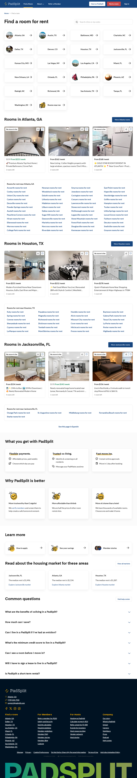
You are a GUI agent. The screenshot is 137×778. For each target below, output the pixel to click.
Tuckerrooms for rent (113, 207)
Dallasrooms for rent (51, 211)
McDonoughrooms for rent (82, 211)
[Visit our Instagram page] (15, 708)
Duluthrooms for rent (51, 195)
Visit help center (124, 599)
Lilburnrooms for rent (51, 207)
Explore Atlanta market (61, 585)
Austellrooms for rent (16, 211)
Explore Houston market (105, 585)
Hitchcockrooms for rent (81, 327)
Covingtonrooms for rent (82, 195)
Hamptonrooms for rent (114, 203)
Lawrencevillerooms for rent (83, 203)
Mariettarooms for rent (52, 222)
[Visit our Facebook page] (6, 708)
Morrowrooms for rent (16, 226)
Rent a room (113, 4)
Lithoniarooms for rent (51, 199)
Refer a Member (54, 4)
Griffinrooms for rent (113, 199)
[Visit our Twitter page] (10, 708)
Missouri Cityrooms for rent (83, 319)
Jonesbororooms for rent (82, 191)
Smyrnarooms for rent (80, 188)
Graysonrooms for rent (114, 230)
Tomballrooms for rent (47, 327)
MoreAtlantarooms (122, 120)
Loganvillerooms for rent (82, 215)
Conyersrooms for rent (81, 199)
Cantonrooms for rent (16, 199)
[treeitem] (68, 612)
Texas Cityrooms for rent (113, 319)
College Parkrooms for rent (18, 230)
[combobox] (106, 22)
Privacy (28, 752)
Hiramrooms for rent (16, 218)
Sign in (126, 4)
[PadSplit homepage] (12, 4)
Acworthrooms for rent (17, 188)
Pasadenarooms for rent (48, 312)
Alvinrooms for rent (79, 316)
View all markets (123, 564)
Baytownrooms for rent (113, 312)
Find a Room (28, 4)
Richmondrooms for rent (48, 319)
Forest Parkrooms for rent (82, 222)
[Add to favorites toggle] (42, 129)
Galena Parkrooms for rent (114, 316)
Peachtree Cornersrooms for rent (21, 215)
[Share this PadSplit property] (38, 129)
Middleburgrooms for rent (80, 413)
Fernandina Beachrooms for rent (113, 413)
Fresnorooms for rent (80, 331)
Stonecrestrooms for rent (82, 207)
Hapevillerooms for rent (114, 191)
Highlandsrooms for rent (113, 331)
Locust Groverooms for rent (116, 215)
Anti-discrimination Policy (110, 752)
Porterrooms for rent (112, 327)
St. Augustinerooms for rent (49, 413)
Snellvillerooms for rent (114, 226)
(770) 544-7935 (13, 700)
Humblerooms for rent (80, 312)
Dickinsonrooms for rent (48, 323)
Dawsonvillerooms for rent (53, 218)
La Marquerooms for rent (17, 331)
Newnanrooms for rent (52, 188)
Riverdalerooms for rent (52, 230)
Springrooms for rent (16, 316)
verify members (18, 508)
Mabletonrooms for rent (52, 203)
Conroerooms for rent (16, 319)
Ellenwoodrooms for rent (17, 222)
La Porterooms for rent (113, 323)
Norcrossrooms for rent (52, 226)
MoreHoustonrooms (122, 244)
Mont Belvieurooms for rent (50, 331)
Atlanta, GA (12, 697)
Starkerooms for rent (16, 416)
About (39, 4)
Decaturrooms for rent (113, 222)
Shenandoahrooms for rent (18, 323)
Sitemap (20, 752)
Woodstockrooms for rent (53, 191)
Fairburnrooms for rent (114, 218)
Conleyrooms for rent (16, 191)
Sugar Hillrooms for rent (52, 215)
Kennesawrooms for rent (82, 230)
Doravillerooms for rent (17, 203)
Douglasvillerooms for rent (82, 226)
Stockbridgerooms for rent (115, 195)
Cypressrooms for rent (16, 327)
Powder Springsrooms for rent (20, 207)
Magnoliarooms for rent (48, 316)
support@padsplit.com (16, 703)
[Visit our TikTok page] (19, 708)
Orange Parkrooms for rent (18, 413)
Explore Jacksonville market (20, 585)
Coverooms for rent (79, 323)
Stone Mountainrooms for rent (84, 218)
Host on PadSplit (97, 4)
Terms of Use (93, 752)
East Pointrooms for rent (114, 188)
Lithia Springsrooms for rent (116, 211)
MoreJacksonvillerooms (120, 345)
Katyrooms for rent (15, 312)
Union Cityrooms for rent (17, 195)
